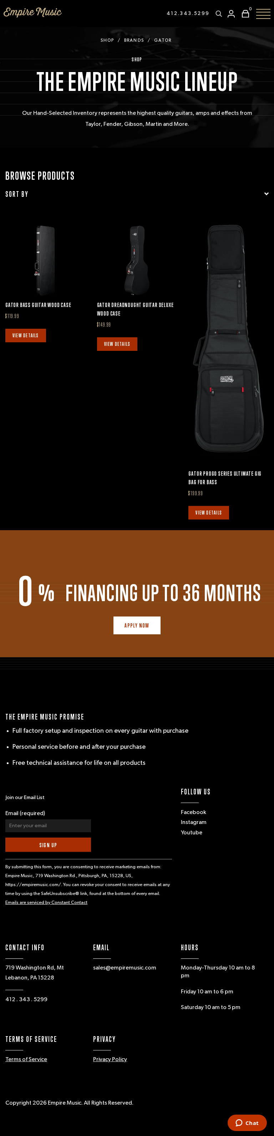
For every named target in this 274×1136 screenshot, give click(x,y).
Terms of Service (26, 1060)
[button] (243, 13)
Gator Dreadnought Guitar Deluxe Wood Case (135, 309)
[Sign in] (231, 13)
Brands (134, 41)
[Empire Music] (33, 12)
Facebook (193, 812)
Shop (107, 41)
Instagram (194, 822)
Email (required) (25, 814)
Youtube (191, 833)
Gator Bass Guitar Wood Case (38, 304)
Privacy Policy (110, 1060)
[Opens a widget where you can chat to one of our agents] (247, 1123)
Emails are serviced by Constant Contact (46, 902)
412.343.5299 (188, 13)
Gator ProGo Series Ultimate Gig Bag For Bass (225, 477)
